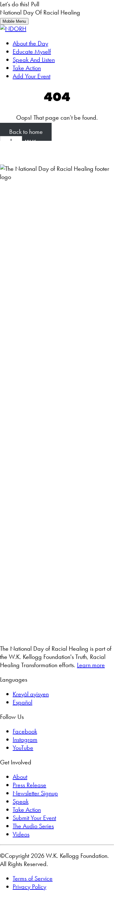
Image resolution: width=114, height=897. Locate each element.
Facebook (25, 731)
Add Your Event (31, 76)
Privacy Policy (29, 886)
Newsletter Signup (35, 793)
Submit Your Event (34, 818)
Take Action (27, 68)
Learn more (91, 665)
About (20, 777)
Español (22, 702)
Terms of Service (33, 878)
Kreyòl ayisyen (31, 694)
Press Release (29, 785)
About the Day (30, 43)
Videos (21, 834)
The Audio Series (33, 826)
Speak (20, 801)
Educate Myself (32, 51)
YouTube (23, 748)
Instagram (25, 739)
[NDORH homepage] (13, 29)
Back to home (26, 132)
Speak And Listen (34, 60)
